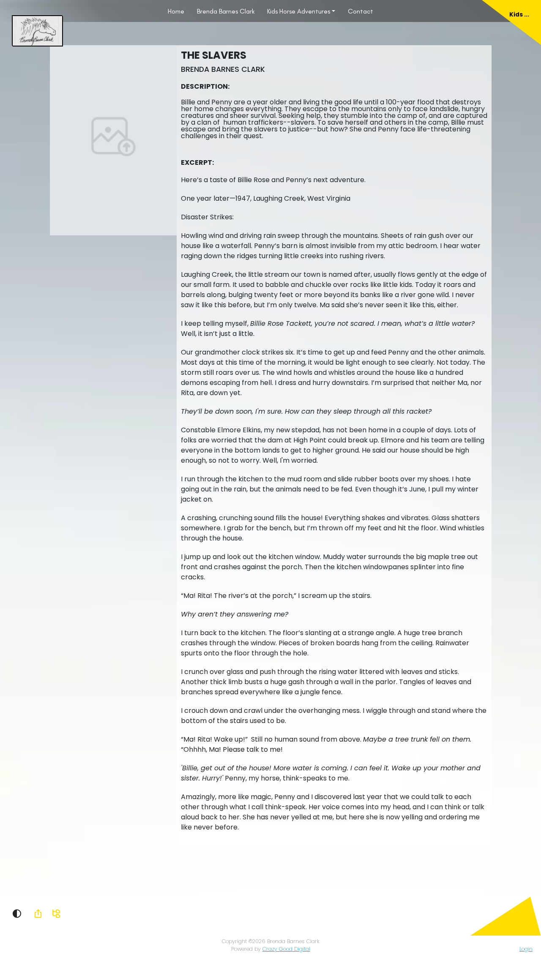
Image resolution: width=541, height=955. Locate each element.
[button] (17, 913)
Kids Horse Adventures (298, 11)
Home (176, 11)
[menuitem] (176, 11)
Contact (360, 11)
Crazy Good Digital (286, 948)
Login (526, 948)
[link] (38, 913)
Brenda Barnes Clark (225, 11)
